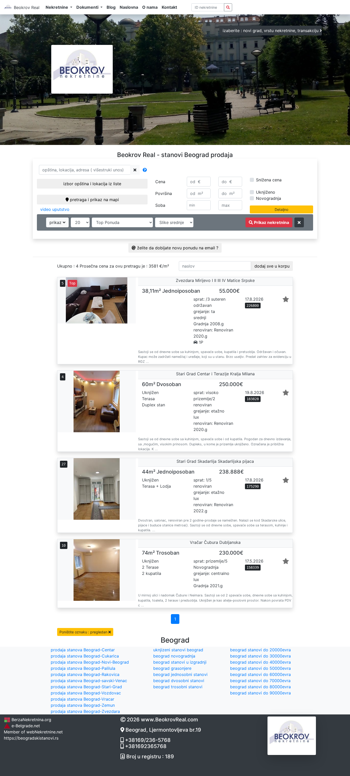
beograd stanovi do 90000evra (260, 692)
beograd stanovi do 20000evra (260, 649)
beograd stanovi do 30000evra (260, 656)
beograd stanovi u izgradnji (180, 662)
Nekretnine (45, 731)
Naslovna (129, 7)
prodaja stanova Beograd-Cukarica (85, 656)
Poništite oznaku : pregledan (83, 632)
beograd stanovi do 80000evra (260, 686)
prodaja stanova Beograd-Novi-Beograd (90, 662)
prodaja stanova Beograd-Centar (83, 649)
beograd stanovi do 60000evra (260, 674)
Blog (111, 7)
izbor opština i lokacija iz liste (92, 183)
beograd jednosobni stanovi (180, 674)
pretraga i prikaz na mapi (94, 199)
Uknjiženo (265, 192)
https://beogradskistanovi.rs (31, 738)
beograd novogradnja (174, 656)
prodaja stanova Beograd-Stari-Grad (86, 686)
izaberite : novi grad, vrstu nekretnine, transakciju (271, 30)
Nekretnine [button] (57, 7)
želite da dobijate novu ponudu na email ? (177, 247)
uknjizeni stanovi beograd (178, 649)
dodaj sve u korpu (272, 266)
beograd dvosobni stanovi (178, 680)
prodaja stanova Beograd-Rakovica (85, 674)
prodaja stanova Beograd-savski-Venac (89, 680)
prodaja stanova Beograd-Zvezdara (85, 711)
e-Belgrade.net (25, 725)
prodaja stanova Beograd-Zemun (83, 705)
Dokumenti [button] (87, 7)
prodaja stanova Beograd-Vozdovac (86, 692)
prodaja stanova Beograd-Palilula (83, 668)
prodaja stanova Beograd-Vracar (82, 699)
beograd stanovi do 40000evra (260, 662)
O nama (150, 7)
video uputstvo (54, 209)
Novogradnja (268, 198)
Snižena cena (269, 179)
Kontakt (169, 7)
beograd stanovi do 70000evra (260, 680)
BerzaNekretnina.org (30, 719)
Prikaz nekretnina (271, 222)
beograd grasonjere (172, 668)
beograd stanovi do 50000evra (260, 668)
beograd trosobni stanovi (177, 686)
